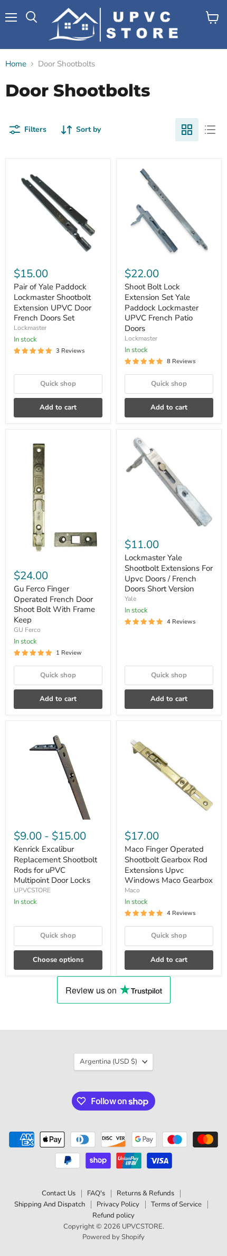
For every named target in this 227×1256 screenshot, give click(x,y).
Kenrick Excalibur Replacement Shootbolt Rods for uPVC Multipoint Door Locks (55, 864)
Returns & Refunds (145, 1193)
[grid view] (186, 129)
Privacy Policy (118, 1204)
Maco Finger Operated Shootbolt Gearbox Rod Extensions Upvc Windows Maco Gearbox (169, 864)
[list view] (210, 129)
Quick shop (58, 383)
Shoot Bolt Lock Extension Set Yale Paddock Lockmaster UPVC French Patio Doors (161, 307)
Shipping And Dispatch (49, 1204)
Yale (130, 599)
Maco (132, 890)
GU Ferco (27, 630)
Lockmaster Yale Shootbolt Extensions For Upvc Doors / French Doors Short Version (169, 573)
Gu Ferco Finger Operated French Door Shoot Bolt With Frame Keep (54, 604)
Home (15, 64)
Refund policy (113, 1215)
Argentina (108, 1061)
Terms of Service (176, 1204)
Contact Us (58, 1193)
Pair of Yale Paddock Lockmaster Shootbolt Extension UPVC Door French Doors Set (52, 302)
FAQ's (96, 1193)
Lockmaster (30, 328)
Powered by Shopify (113, 1237)
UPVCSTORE (32, 890)
